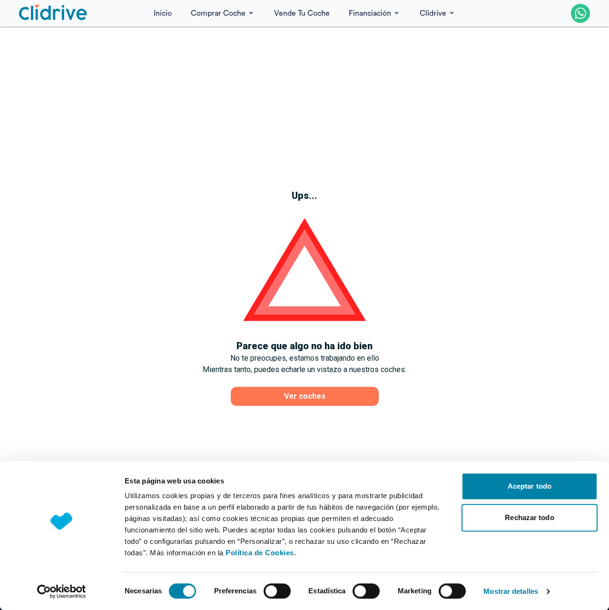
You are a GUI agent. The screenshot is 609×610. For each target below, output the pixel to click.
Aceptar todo (529, 486)
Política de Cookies (260, 553)
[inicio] (53, 13)
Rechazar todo (529, 517)
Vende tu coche (302, 13)
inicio (163, 13)
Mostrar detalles (510, 591)
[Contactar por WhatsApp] (580, 13)
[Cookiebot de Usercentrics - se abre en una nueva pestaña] (61, 591)
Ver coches (304, 396)
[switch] (277, 591)
